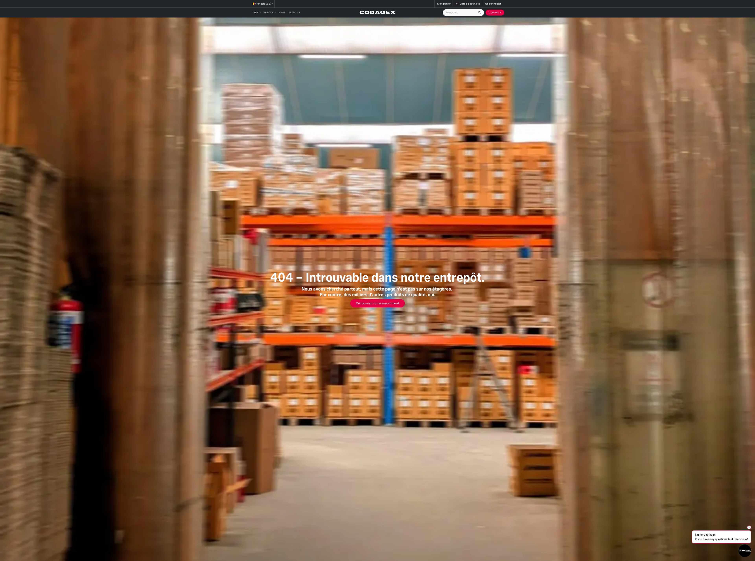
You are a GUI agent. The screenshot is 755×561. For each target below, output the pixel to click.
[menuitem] (256, 12)
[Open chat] (744, 550)
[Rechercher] (480, 12)
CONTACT (495, 12)
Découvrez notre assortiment (377, 303)
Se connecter (493, 3)
